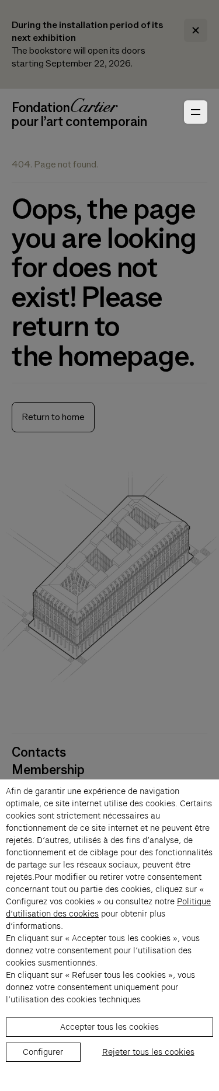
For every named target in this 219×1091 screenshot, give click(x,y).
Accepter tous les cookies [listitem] (109, 1026)
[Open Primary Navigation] (195, 112)
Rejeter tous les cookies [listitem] (148, 1052)
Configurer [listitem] (43, 1052)
